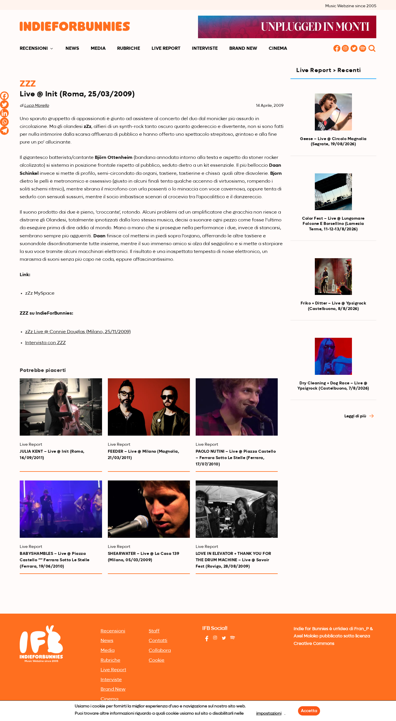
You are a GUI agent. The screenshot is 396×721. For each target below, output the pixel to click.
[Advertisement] (333, 522)
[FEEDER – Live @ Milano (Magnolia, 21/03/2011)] (149, 407)
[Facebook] (4, 95)
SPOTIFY (363, 49)
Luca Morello (36, 106)
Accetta (309, 711)
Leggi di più (355, 416)
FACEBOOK (337, 49)
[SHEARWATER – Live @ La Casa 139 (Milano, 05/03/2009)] (149, 509)
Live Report (166, 48)
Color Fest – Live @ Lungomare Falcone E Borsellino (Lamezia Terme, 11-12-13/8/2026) (333, 224)
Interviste (205, 48)
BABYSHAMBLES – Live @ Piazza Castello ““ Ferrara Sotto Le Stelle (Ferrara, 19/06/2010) (55, 560)
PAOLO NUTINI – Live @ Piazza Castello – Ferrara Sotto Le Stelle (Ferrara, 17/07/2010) (236, 458)
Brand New (243, 48)
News (72, 48)
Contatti (158, 641)
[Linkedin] (4, 113)
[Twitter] (4, 104)
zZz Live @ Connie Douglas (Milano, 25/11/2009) (78, 332)
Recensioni (34, 48)
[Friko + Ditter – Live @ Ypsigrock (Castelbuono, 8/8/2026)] (333, 276)
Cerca (372, 49)
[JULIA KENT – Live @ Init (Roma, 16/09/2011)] (61, 407)
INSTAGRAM (345, 49)
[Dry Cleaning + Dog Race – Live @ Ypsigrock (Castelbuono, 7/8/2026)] (333, 356)
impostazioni (268, 713)
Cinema (278, 48)
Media (98, 48)
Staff (154, 631)
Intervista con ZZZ (45, 343)
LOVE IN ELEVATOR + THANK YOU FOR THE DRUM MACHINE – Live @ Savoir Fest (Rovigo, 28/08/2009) (233, 560)
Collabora (160, 650)
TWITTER (354, 49)
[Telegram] (4, 130)
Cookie (156, 660)
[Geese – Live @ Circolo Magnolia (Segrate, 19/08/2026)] (333, 112)
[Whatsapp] (4, 122)
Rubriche (128, 48)
